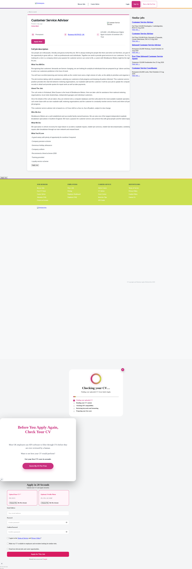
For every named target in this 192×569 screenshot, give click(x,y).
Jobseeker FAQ (41, 197)
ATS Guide (101, 200)
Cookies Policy (133, 194)
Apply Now (38, 42)
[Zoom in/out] (1, 566)
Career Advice (95, 4)
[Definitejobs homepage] (44, 4)
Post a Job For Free (149, 4)
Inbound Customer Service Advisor (146, 45)
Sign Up (136, 4)
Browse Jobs (81, 4)
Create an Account (42, 200)
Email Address (11, 508)
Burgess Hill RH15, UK (76, 34)
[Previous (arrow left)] (1, 568)
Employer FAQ (72, 197)
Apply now (35, 165)
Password (9, 518)
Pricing (70, 191)
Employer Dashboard (74, 194)
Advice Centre (102, 188)
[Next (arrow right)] (3, 568)
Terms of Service (134, 188)
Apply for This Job (38, 554)
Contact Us (132, 197)
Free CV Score (41, 191)
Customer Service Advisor (142, 22)
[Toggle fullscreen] (3, 566)
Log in (45, 559)
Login (127, 4)
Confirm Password (12, 527)
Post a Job (71, 188)
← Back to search (32, 12)
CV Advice (101, 191)
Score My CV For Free (38, 466)
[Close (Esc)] (7, 566)
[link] (148, 26)
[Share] (5, 566)
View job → (136, 29)
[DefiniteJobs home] (45, 282)
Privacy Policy (133, 191)
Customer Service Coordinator (144, 68)
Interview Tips (102, 197)
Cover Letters (102, 194)
